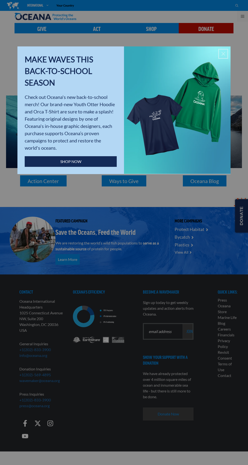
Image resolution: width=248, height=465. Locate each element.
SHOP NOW (70, 161)
